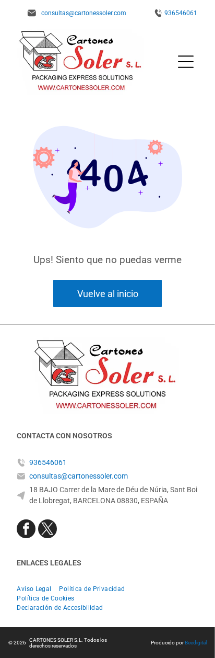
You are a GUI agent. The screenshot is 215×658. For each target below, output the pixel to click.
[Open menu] (186, 62)
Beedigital (196, 642)
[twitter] (47, 530)
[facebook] (26, 530)
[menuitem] (38, 589)
